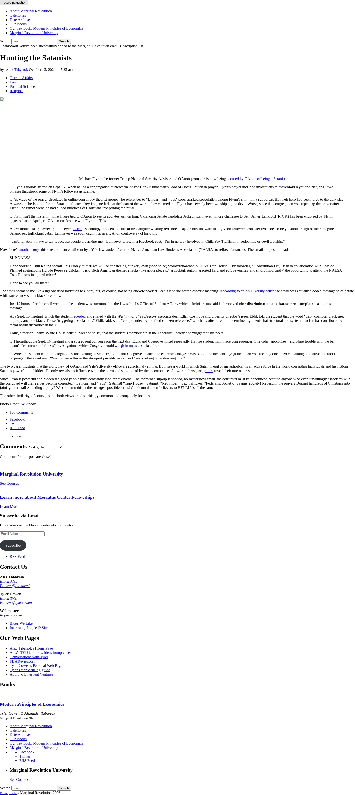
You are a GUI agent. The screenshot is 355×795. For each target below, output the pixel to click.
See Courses (9, 483)
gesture (207, 371)
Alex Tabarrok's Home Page (31, 648)
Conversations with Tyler (29, 657)
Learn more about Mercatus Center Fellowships (47, 497)
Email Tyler (9, 598)
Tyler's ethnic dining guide (30, 670)
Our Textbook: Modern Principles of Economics (46, 28)
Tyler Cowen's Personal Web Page (36, 666)
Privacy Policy (9, 793)
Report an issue (12, 615)
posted (77, 229)
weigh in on (124, 346)
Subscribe (13, 545)
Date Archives (20, 20)
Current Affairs (21, 78)
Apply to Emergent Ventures (31, 674)
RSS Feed (17, 556)
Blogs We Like (21, 623)
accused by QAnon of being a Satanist (256, 179)
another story (29, 250)
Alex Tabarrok (17, 70)
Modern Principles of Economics (32, 704)
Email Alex (8, 581)
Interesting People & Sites (29, 628)
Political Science (22, 86)
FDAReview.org (22, 661)
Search (5, 41)
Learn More (9, 507)
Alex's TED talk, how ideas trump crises (40, 652)
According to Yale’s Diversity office (247, 291)
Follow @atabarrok (15, 586)
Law (13, 82)
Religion (16, 91)
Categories (18, 15)
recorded (79, 316)
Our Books (18, 24)
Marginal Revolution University (34, 33)
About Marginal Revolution (31, 11)
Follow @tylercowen (16, 603)
